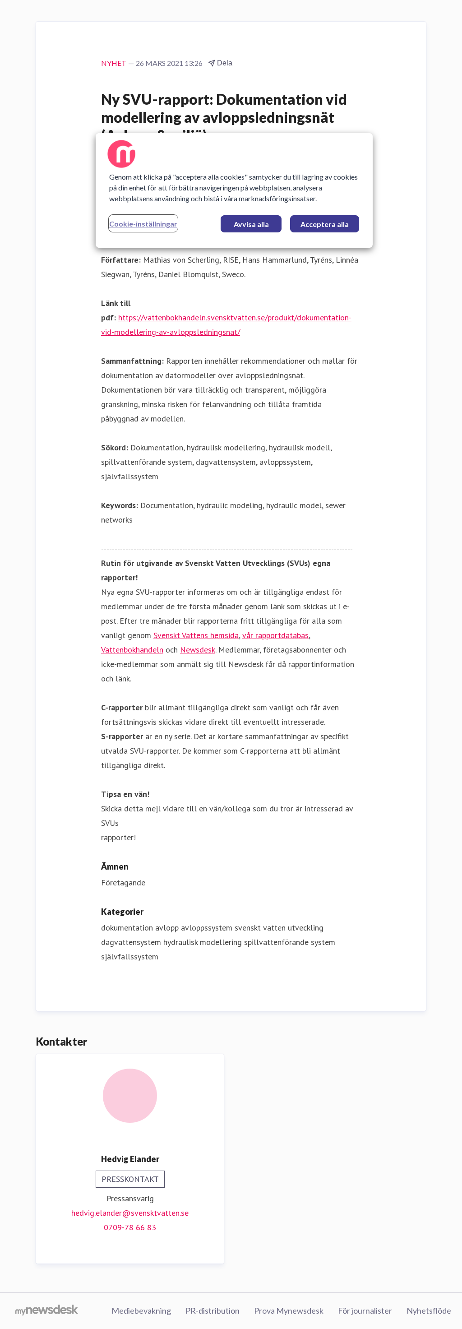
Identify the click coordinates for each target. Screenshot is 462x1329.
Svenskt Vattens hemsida (196, 635)
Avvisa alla (251, 224)
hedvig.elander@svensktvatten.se (130, 1213)
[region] (234, 190)
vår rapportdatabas (275, 635)
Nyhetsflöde (429, 1310)
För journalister (365, 1310)
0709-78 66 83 (130, 1227)
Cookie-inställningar (143, 223)
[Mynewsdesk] (47, 1311)
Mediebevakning (141, 1310)
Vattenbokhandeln (132, 649)
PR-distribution (212, 1310)
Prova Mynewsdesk (288, 1310)
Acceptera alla (324, 224)
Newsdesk (197, 649)
